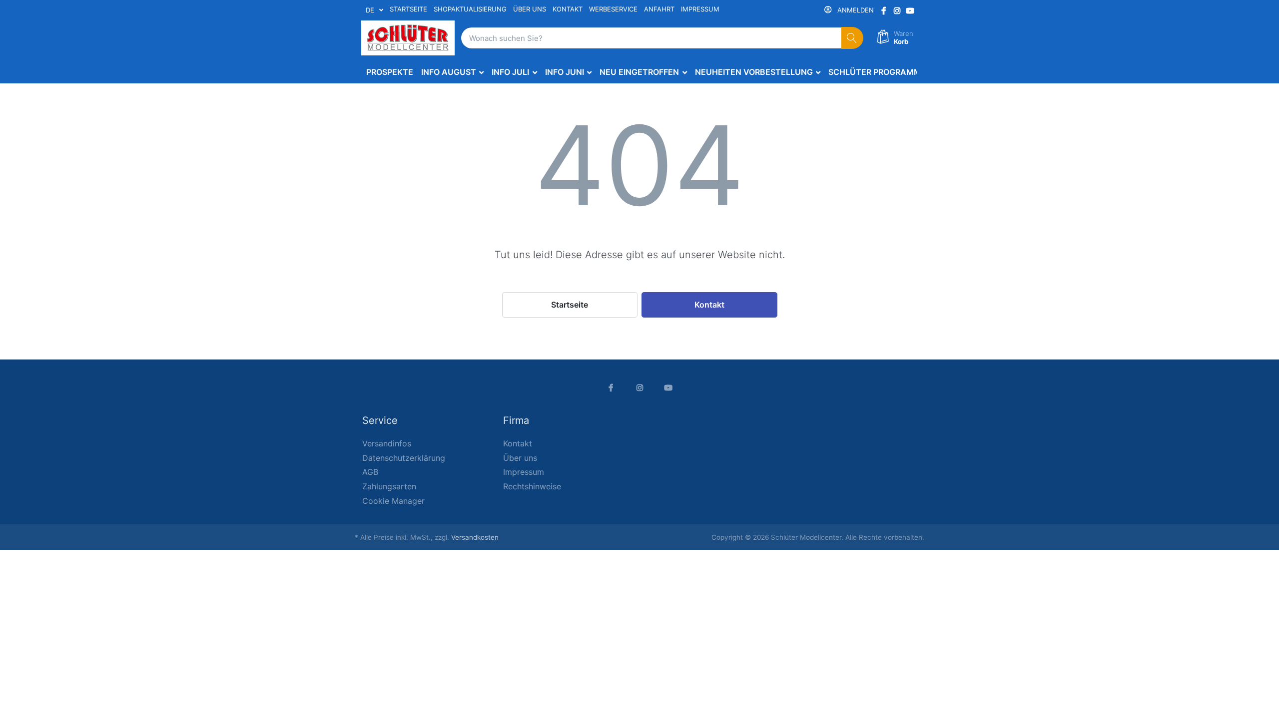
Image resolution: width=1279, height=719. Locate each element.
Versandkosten (475, 537)
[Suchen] (852, 38)
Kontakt (709, 305)
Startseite (569, 305)
